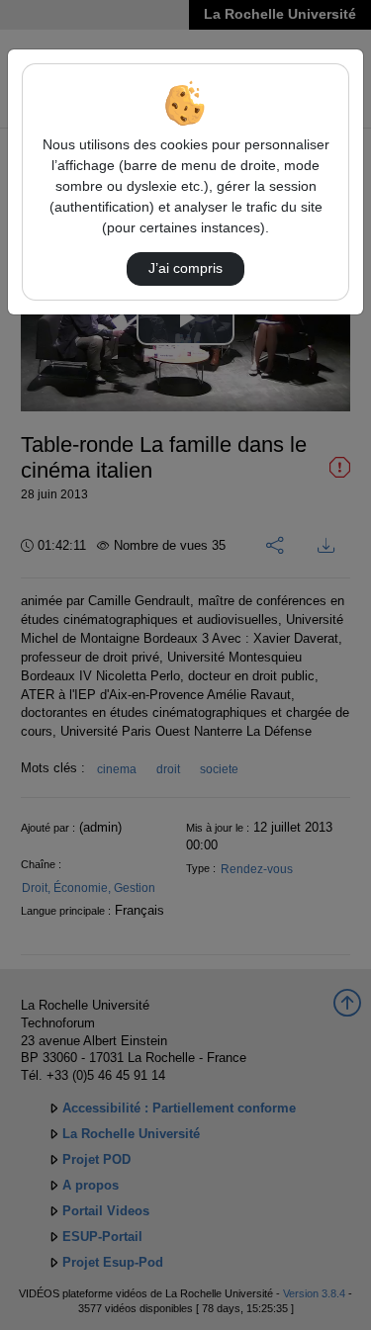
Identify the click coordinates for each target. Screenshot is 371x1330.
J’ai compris (185, 268)
